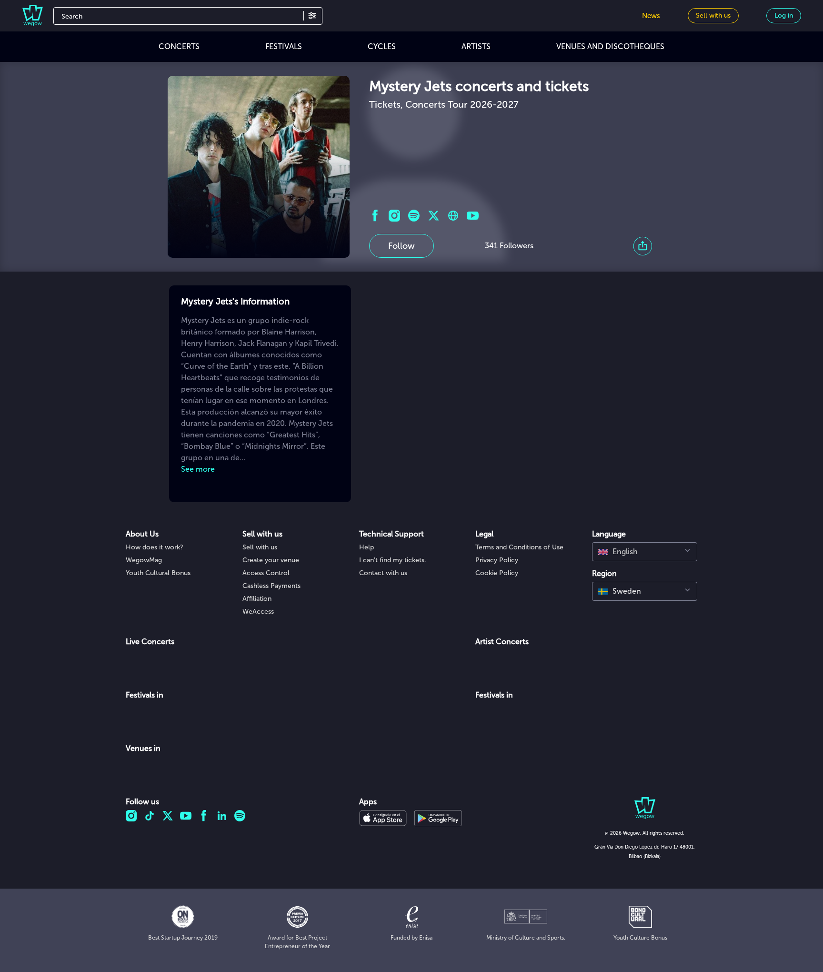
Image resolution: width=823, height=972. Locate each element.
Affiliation (256, 599)
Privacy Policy (496, 560)
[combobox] (644, 552)
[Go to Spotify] (414, 216)
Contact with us (383, 573)
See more (198, 469)
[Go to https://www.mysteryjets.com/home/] (453, 216)
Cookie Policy (496, 573)
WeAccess (258, 612)
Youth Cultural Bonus (158, 573)
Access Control (266, 573)
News (651, 15)
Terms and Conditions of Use (519, 547)
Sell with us (259, 547)
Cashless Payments (271, 586)
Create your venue (270, 560)
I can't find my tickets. (392, 560)
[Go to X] (434, 216)
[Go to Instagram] (395, 216)
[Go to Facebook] (375, 216)
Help (366, 547)
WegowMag (144, 560)
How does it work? (154, 547)
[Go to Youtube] (473, 216)
